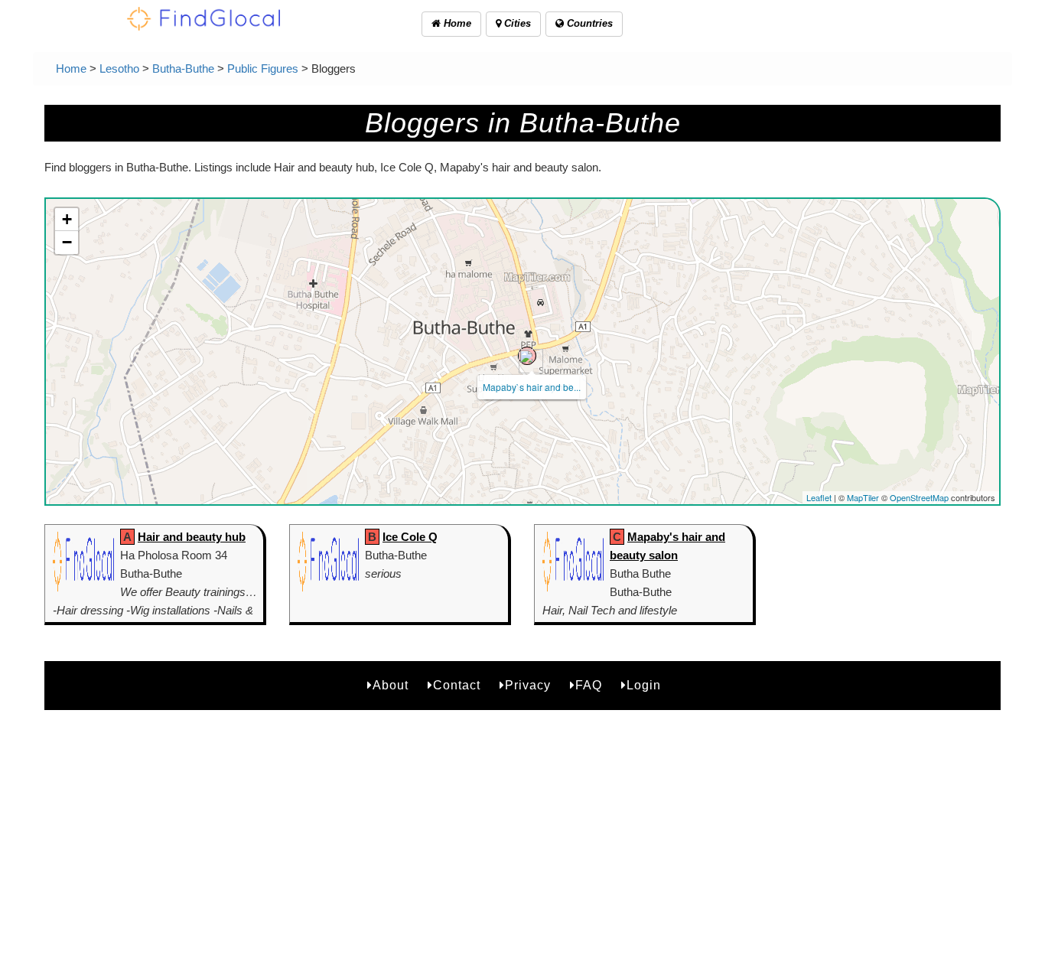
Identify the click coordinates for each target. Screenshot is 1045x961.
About (391, 685)
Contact (456, 685)
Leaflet (819, 497)
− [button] (67, 242)
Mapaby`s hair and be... (532, 386)
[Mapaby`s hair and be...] (527, 356)
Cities (516, 23)
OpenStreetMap (919, 497)
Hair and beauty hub (192, 536)
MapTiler (863, 497)
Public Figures (262, 68)
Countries (588, 23)
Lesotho (119, 68)
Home (456, 23)
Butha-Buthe (183, 68)
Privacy (528, 685)
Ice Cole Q (410, 536)
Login (644, 685)
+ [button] (67, 219)
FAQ (588, 685)
